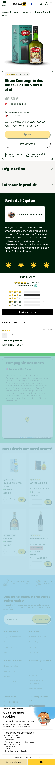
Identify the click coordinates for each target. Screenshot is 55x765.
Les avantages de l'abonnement (36, 681)
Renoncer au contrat (11, 642)
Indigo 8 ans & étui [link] (12, 483)
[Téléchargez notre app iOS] (40, 707)
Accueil (5, 12)
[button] (5, 4)
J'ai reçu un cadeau (37, 670)
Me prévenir (27, 143)
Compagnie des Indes (17, 112)
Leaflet (22, 437)
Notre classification (10, 666)
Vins (16, 12)
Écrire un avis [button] (27, 312)
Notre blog (33, 642)
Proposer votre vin (10, 647)
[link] (14, 465)
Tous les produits (10, 682)
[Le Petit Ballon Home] (19, 4)
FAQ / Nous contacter (12, 637)
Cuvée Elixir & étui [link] (38, 482)
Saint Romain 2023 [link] (39, 538)
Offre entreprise (35, 689)
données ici (10, 609)
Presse (5, 652)
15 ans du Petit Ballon (37, 637)
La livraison (33, 652)
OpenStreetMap (30, 437)
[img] (7, 330)
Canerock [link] (7, 538)
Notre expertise (9, 671)
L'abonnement (35, 675)
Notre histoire (34, 647)
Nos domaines (9, 676)
